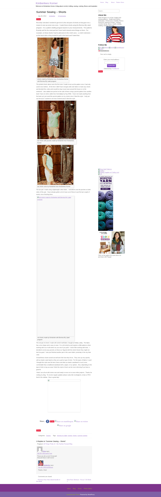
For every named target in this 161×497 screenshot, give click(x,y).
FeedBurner (115, 68)
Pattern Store (120, 2)
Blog (106, 2)
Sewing (48, 435)
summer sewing (82, 435)
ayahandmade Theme (73, 494)
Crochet (108, 6)
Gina (44, 451)
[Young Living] (100, 174)
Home (102, 2)
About (113, 2)
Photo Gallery (88, 488)
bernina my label (62, 435)
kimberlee (52, 16)
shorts (75, 435)
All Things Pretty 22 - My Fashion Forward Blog (58, 444)
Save (39, 19)
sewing (70, 435)
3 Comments (62, 16)
